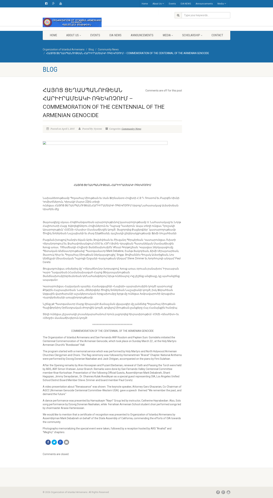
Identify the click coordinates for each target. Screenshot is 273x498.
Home (145, 3)
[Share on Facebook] (48, 442)
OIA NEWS (186, 3)
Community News (131, 128)
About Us (157, 3)
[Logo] (72, 22)
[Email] (66, 442)
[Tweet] (54, 442)
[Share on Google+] (60, 442)
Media (220, 3)
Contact (217, 35)
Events (172, 3)
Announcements (204, 3)
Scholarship (191, 35)
